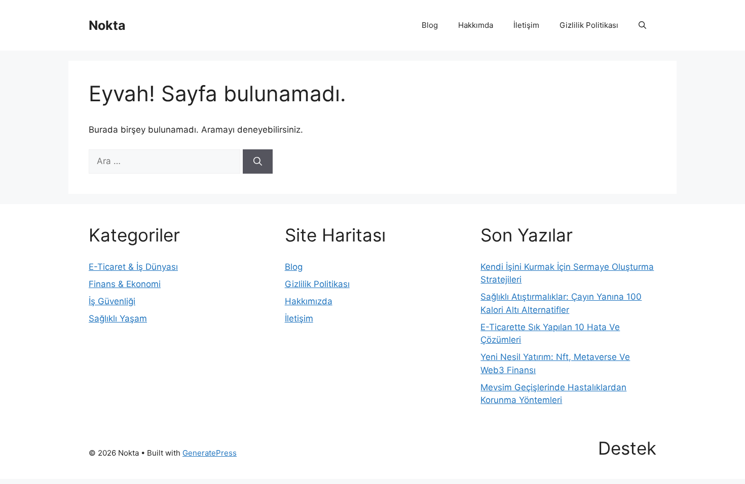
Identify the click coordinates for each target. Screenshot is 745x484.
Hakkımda (475, 25)
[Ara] (258, 161)
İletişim (526, 25)
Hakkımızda (308, 301)
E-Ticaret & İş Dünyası (133, 267)
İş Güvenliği (112, 301)
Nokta (107, 25)
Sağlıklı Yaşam (118, 318)
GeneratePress (209, 453)
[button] (642, 25)
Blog (430, 25)
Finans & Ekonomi (125, 284)
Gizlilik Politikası (589, 25)
